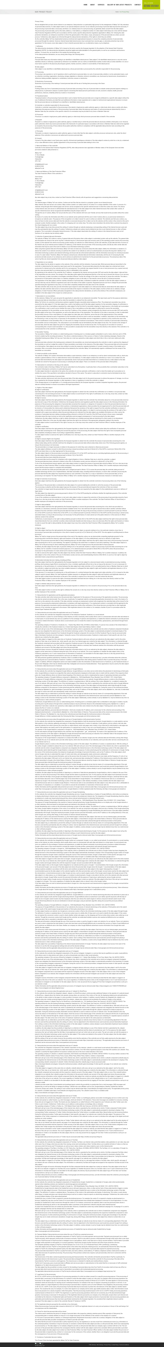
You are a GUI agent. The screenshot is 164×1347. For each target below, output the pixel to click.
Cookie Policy (115, 1344)
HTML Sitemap (92, 1344)
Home (117, 12)
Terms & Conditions (124, 1344)
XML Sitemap (100, 1344)
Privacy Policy (107, 1344)
